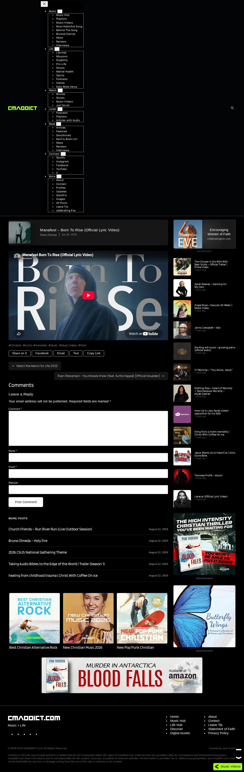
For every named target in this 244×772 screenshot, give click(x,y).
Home (174, 716)
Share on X (19, 353)
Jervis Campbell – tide (207, 327)
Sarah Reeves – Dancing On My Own (210, 285)
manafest (41, 345)
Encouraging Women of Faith (219, 232)
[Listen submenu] (60, 109)
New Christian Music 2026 (82, 647)
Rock (83, 345)
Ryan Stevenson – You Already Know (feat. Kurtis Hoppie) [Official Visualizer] (109, 376)
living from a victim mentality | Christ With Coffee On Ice (212, 433)
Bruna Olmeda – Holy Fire (28, 541)
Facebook (42, 353)
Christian (16, 345)
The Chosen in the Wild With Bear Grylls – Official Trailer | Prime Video (211, 264)
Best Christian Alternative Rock (33, 647)
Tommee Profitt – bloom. (209, 475)
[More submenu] (58, 176)
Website (13, 482)
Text (76, 353)
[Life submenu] (56, 49)
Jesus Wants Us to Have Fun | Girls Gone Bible (215, 454)
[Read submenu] (58, 124)
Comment (15, 408)
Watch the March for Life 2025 (37, 366)
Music (54, 345)
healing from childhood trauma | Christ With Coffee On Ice (53, 575)
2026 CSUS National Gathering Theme (38, 552)
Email (61, 353)
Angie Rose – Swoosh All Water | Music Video (213, 306)
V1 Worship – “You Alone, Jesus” (214, 370)
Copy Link (93, 353)
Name (13, 450)
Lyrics (28, 345)
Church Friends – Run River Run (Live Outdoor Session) (50, 529)
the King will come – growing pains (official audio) (215, 349)
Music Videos (69, 345)
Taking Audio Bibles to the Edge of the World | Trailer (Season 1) (57, 564)
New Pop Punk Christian (135, 647)
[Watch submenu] (60, 90)
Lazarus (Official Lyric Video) (211, 496)
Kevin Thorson (48, 234)
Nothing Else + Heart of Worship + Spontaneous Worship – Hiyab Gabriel (213, 391)
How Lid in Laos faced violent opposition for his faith (212, 412)
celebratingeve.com (219, 238)
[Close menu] (44, 4)
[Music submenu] (59, 11)
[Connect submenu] (63, 154)
